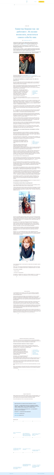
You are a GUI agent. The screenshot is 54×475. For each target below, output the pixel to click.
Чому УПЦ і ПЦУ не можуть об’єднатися (27, 449)
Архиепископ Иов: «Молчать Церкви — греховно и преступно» (36, 434)
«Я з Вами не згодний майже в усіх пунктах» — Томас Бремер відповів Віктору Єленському (36, 466)
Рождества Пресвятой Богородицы (26, 76)
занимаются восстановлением (32, 75)
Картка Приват (17, 413)
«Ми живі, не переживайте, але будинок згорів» (36, 450)
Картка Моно (17, 415)
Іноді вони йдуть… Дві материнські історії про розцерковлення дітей (35, 92)
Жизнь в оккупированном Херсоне (17, 433)
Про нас (35, 1)
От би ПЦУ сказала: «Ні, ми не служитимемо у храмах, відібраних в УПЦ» (17, 449)
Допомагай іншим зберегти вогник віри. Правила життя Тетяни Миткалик (27, 465)
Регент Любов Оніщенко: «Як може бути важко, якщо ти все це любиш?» (17, 468)
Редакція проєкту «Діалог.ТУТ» (28, 40)
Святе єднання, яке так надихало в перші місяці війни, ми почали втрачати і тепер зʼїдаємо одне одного (27, 434)
